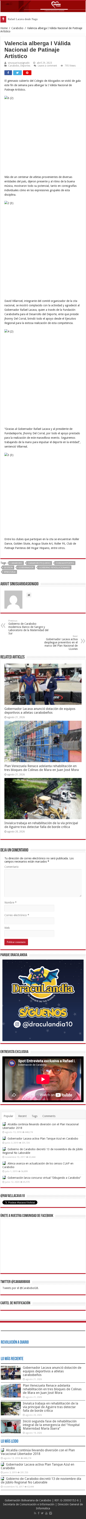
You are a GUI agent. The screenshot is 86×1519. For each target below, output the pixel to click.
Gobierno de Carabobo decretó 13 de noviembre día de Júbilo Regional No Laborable (41, 1480)
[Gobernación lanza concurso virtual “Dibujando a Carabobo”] (4, 1177)
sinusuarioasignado (19, 62)
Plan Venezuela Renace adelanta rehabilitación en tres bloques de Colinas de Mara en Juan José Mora (41, 768)
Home (4, 28)
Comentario (11, 866)
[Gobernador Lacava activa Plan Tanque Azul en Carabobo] (4, 1138)
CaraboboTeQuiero (39, 563)
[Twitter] (42, 1513)
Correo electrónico (16, 915)
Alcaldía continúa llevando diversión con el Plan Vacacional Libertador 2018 (38, 1452)
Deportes (25, 65)
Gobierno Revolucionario (54, 567)
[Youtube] (46, 1513)
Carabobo (17, 28)
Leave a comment (47, 65)
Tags (34, 1116)
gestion (8, 567)
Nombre (10, 902)
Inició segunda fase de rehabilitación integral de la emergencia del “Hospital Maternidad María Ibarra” (51, 1424)
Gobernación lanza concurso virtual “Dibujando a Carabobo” (44, 1177)
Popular (8, 1116)
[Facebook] (38, 1513)
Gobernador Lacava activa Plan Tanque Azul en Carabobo (43, 1138)
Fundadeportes (65, 563)
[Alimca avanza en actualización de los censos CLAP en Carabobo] (4, 1163)
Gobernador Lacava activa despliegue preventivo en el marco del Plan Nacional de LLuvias (61, 642)
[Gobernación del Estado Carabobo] (43, 6)
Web (7, 927)
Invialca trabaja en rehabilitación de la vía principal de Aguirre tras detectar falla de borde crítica (41, 825)
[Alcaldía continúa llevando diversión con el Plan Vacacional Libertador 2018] (4, 1124)
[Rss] (35, 1513)
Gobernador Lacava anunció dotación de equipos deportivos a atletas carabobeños (39, 711)
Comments (48, 1116)
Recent (22, 1116)
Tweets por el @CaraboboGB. (20, 1288)
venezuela (10, 572)
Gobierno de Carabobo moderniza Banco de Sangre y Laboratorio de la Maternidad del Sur (28, 627)
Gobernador (26, 567)
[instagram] (50, 1513)
